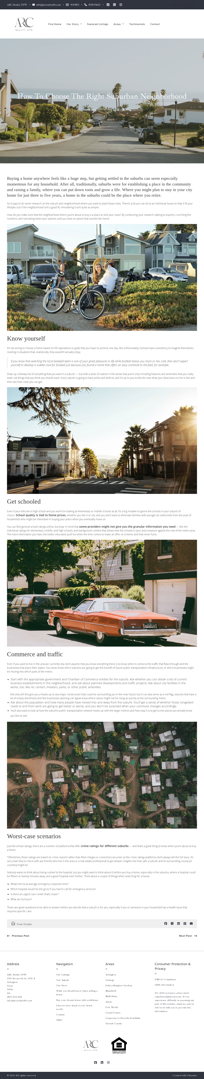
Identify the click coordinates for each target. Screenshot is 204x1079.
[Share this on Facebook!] (165, 923)
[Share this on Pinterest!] (184, 923)
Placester (192, 1075)
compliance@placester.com (168, 996)
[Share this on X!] (172, 923)
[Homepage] (24, 24)
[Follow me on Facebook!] (108, 4)
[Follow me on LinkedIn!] (114, 4)
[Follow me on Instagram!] (120, 4)
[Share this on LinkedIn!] (178, 923)
